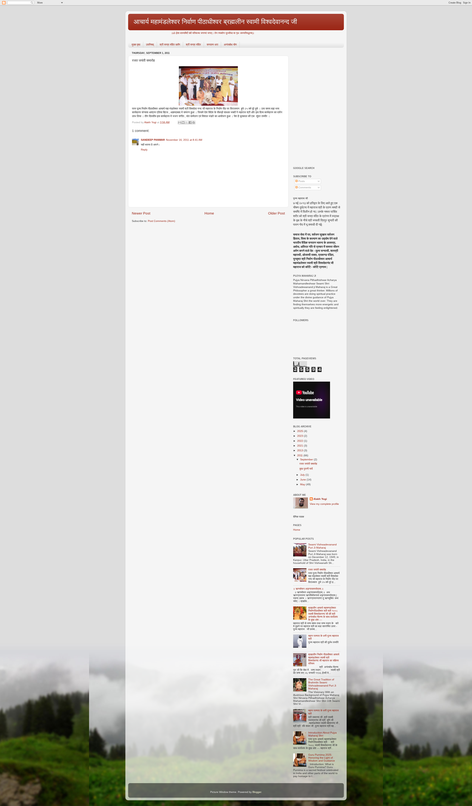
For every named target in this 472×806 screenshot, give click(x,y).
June (303, 479)
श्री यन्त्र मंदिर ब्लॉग (170, 44)
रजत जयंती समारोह (308, 463)
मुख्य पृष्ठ (136, 44)
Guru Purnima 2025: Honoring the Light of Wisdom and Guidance (321, 757)
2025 (300, 431)
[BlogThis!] (183, 122)
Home (209, 213)
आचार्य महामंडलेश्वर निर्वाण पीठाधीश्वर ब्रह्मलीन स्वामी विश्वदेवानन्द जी (215, 21)
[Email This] (179, 122)
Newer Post (141, 213)
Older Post (276, 213)
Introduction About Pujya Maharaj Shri (322, 734)
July (303, 474)
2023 (300, 436)
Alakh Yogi (320, 499)
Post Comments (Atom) (161, 221)
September (307, 459)
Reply (144, 149)
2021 (300, 445)
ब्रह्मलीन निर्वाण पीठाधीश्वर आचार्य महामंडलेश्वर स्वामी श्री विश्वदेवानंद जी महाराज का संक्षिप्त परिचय (323, 659)
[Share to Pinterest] (193, 122)
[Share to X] (186, 122)
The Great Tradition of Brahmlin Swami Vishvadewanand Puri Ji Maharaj (322, 684)
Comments (304, 187)
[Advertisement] (316, 106)
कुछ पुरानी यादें (306, 468)
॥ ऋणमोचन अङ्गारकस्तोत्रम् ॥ (308, 588)
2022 (300, 441)
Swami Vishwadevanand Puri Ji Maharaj (322, 546)
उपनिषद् (150, 44)
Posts (301, 181)
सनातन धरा (212, 44)
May (303, 484)
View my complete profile (324, 504)
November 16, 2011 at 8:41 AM (184, 140)
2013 (300, 450)
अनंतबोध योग (230, 44)
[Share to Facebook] (190, 122)
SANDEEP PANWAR (153, 140)
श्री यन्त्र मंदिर (193, 44)
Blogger (256, 792)
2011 (300, 455)
